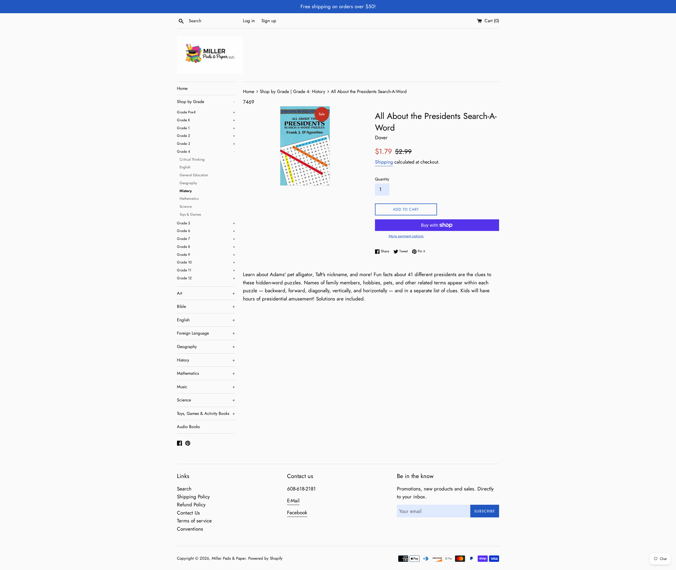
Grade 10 (206, 262)
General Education (194, 175)
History (186, 190)
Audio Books (188, 427)
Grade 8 (206, 246)
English (185, 167)
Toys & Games (190, 214)
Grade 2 (206, 135)
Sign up (268, 20)
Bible (206, 306)
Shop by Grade (205, 102)
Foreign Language (206, 333)
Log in (249, 20)
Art (206, 293)
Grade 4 (205, 151)
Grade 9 (206, 254)
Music (206, 387)
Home (182, 88)
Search (184, 488)
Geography (188, 183)
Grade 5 (206, 223)
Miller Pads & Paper (229, 558)
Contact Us (188, 512)
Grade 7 (206, 238)
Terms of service (194, 520)
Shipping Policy (193, 496)
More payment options (406, 236)
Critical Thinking (192, 159)
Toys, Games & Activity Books (206, 413)
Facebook (297, 512)
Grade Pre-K (206, 112)
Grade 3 (206, 143)
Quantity (382, 179)
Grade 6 (206, 230)
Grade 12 (206, 278)
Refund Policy (191, 504)
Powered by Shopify (265, 558)
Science (186, 206)
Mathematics (189, 198)
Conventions (190, 528)
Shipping (384, 162)
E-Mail (293, 500)
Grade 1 (206, 128)
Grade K (206, 120)
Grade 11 (206, 270)
